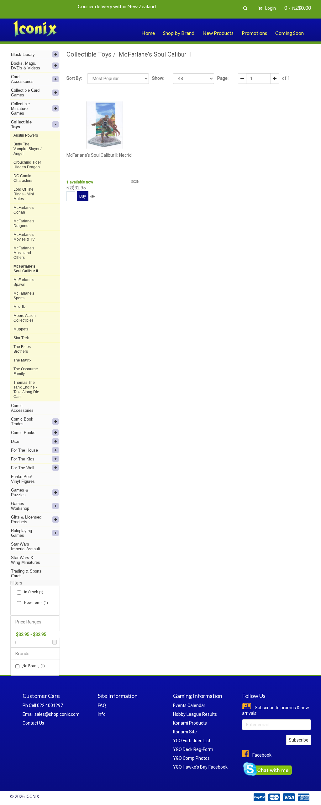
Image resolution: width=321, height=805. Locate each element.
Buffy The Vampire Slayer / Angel (27, 149)
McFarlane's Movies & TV (24, 237)
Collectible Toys (21, 124)
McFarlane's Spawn (23, 282)
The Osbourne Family (25, 371)
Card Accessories (22, 79)
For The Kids (22, 459)
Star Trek (21, 338)
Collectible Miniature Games (20, 108)
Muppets (20, 329)
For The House (24, 450)
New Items (35, 603)
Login (270, 8)
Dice (15, 441)
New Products (218, 33)
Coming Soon (289, 33)
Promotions (254, 33)
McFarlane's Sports (23, 295)
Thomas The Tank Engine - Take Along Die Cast (26, 389)
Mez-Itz (19, 307)
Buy (82, 196)
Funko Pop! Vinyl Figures (23, 479)
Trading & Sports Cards (26, 573)
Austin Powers (25, 135)
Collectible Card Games (25, 92)
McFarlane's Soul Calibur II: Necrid (99, 155)
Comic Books (23, 432)
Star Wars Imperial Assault (25, 546)
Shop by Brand (178, 33)
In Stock (33, 592)
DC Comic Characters (22, 178)
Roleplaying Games (21, 533)
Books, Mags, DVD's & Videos (25, 65)
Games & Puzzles (19, 492)
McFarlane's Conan (23, 210)
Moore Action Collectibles (24, 318)
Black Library (23, 54)
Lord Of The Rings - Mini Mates (23, 194)
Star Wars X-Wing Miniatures (25, 560)
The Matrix (22, 360)
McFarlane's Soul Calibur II (25, 268)
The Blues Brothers (22, 349)
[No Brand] (33, 666)
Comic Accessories (22, 408)
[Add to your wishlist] (92, 196)
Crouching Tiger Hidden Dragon (27, 164)
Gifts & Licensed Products (26, 519)
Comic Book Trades (22, 421)
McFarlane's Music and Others (23, 253)
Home (148, 33)
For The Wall (22, 467)
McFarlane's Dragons (23, 223)
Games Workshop (20, 506)
